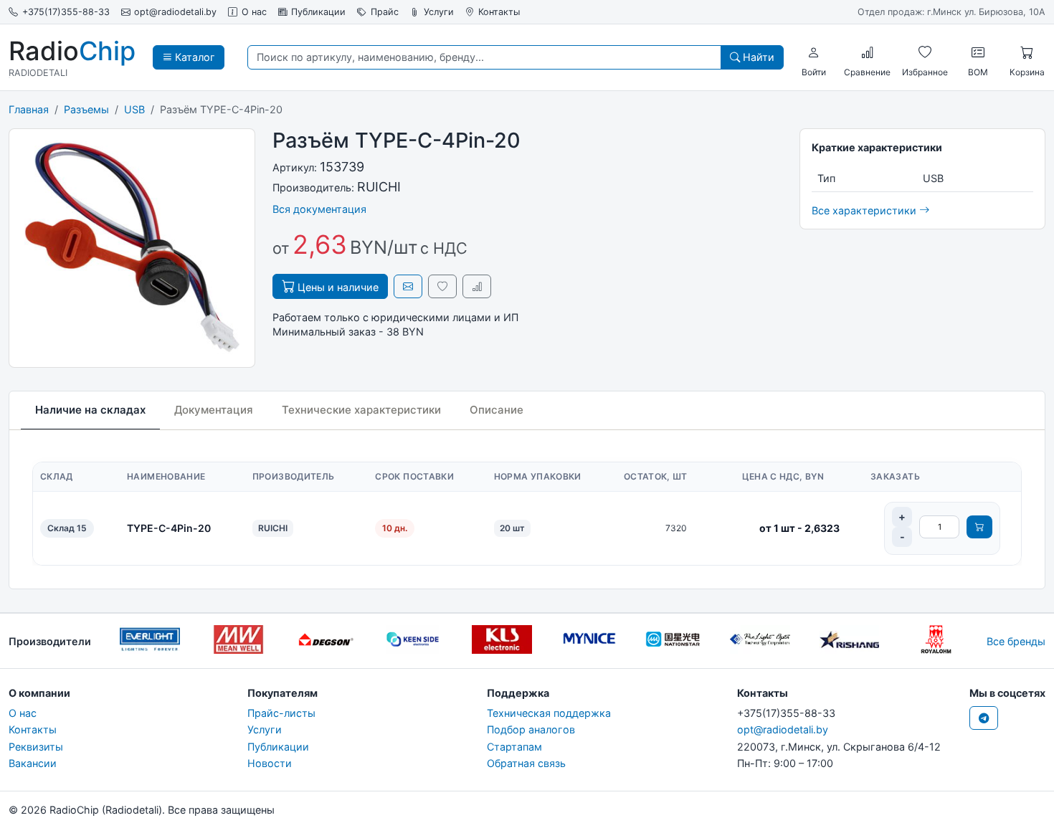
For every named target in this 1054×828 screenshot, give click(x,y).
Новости (269, 763)
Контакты (499, 11)
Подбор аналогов (531, 729)
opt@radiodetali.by (175, 11)
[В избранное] (442, 286)
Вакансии (33, 763)
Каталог (193, 57)
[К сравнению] (476, 286)
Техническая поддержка (549, 713)
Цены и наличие (337, 287)
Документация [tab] (213, 410)
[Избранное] (925, 52)
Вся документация (319, 209)
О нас (254, 11)
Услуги (439, 11)
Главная (29, 109)
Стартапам (514, 747)
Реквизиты (36, 747)
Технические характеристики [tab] (361, 410)
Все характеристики (865, 210)
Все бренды (1016, 641)
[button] (814, 52)
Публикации (318, 11)
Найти (757, 57)
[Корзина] (1027, 52)
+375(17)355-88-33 (66, 11)
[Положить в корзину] (979, 526)
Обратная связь (526, 763)
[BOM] (978, 52)
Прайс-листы (281, 713)
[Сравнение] (867, 52)
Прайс (385, 11)
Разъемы (86, 109)
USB (134, 109)
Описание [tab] (496, 410)
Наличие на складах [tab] (90, 410)
